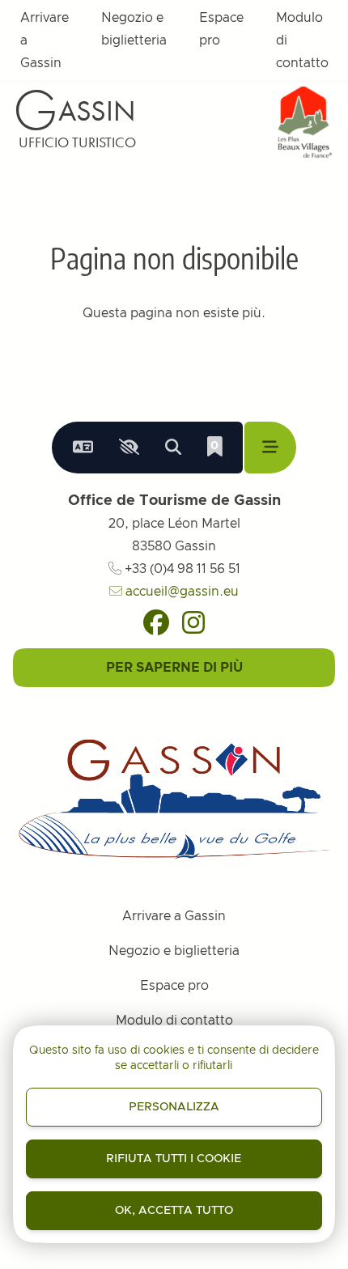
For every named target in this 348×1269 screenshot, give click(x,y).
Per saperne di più (174, 667)
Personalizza (174, 1107)
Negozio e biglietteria (134, 29)
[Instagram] (193, 622)
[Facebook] (156, 622)
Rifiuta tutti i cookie (173, 1159)
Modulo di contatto (302, 40)
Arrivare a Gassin (44, 40)
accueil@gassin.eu (180, 591)
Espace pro (221, 29)
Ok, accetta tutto (174, 1210)
